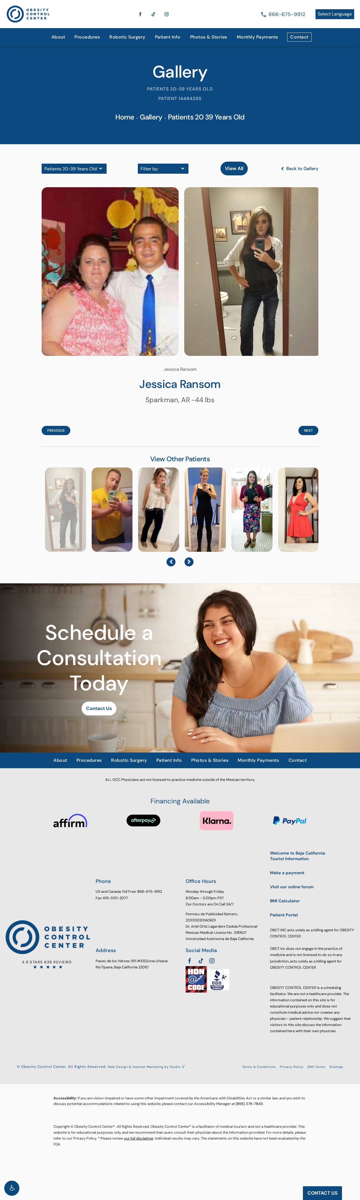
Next (308, 430)
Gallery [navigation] (151, 117)
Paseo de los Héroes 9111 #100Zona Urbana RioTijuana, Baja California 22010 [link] (132, 964)
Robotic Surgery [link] (127, 37)
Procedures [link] (87, 37)
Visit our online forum (292, 887)
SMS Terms (316, 1067)
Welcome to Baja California (297, 856)
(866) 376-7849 (249, 1103)
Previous (56, 430)
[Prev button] (171, 561)
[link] (287, 14)
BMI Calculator (285, 901)
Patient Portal (284, 915)
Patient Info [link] (168, 37)
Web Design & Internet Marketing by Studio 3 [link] (146, 1067)
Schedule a (99, 658)
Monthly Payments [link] (257, 37)
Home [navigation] (124, 117)
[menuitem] (58, 37)
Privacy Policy (291, 1067)
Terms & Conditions (259, 1067)
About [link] (58, 37)
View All (234, 168)
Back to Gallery (301, 168)
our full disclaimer (138, 1138)
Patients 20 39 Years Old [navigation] (206, 117)
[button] (11, 1188)
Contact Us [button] (322, 1193)
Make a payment (287, 873)
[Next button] (189, 561)
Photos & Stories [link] (208, 37)
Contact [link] (299, 37)
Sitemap (336, 1067)
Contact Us (99, 708)
